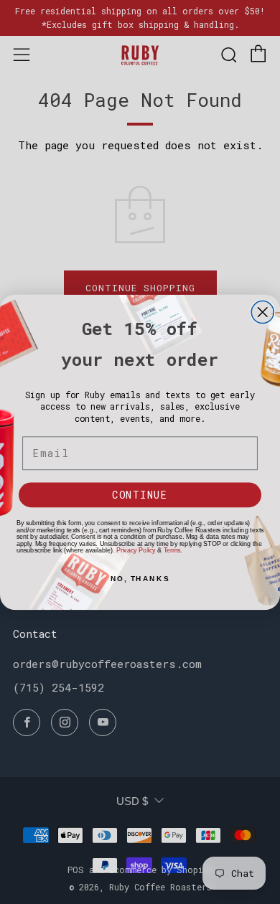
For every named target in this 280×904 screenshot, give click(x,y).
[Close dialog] (262, 312)
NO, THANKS (140, 578)
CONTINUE (140, 494)
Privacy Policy (136, 550)
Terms (172, 550)
